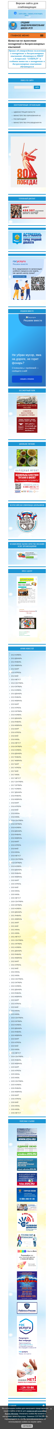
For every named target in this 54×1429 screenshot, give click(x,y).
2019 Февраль (16, 838)
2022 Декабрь (16, 989)
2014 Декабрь (16, 694)
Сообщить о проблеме (27, 379)
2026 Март (15, 1095)
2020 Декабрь (16, 912)
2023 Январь (16, 993)
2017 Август (16, 778)
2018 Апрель (16, 806)
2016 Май (14, 736)
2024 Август (16, 1053)
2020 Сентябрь (17, 901)
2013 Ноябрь (16, 655)
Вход (26, 15)
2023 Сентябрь (17, 1018)
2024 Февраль (16, 1035)
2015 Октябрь (16, 711)
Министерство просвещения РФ (27, 123)
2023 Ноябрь (16, 1025)
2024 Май (14, 1046)
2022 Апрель (16, 965)
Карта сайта (22, 14)
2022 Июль (15, 975)
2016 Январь (16, 722)
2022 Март (15, 961)
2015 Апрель (16, 708)
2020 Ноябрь (16, 908)
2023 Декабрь (16, 1028)
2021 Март (15, 923)
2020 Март (15, 880)
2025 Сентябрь (17, 1081)
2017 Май (14, 771)
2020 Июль (15, 894)
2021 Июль (15, 933)
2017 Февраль (16, 760)
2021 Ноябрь (16, 947)
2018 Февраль (16, 799)
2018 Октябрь (16, 824)
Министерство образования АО (27, 116)
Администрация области (24, 112)
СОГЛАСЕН (27, 1426)
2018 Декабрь (16, 831)
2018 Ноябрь (16, 827)
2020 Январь (16, 873)
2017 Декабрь (16, 792)
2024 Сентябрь (17, 1056)
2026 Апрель (16, 1099)
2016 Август (16, 743)
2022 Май (14, 968)
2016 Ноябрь (16, 750)
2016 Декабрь (16, 753)
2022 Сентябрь (17, 979)
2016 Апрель (16, 732)
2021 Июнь (15, 930)
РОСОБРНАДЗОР (20, 119)
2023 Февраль (16, 997)
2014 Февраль (16, 665)
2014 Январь (16, 662)
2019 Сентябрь (17, 859)
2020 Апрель (16, 884)
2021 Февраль (16, 919)
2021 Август (16, 937)
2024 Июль (15, 1049)
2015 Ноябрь (16, 715)
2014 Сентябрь (17, 683)
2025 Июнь (15, 1074)
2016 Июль (15, 739)
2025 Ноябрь (16, 1085)
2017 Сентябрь (17, 782)
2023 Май (14, 1007)
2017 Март (15, 764)
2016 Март (15, 729)
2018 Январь (16, 796)
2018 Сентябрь (17, 820)
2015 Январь (16, 697)
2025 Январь (16, 1060)
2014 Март (15, 669)
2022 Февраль (16, 958)
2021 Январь (16, 916)
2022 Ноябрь (16, 986)
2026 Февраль (16, 1092)
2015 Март (15, 704)
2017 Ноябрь (16, 789)
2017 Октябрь (16, 785)
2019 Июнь (15, 852)
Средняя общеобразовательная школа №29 (32, 25)
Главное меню (20, 35)
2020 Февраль (16, 877)
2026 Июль (15, 1109)
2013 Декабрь (16, 658)
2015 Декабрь (16, 718)
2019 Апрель (16, 845)
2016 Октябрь (16, 746)
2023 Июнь (15, 1011)
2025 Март (15, 1067)
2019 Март (15, 842)
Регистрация (38, 14)
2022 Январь (16, 954)
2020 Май (14, 887)
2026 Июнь (15, 1106)
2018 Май (14, 810)
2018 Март (15, 803)
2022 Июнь (15, 972)
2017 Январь (16, 757)
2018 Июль (15, 817)
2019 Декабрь (16, 870)
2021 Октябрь (16, 944)
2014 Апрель (16, 672)
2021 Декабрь (16, 951)
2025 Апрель (16, 1071)
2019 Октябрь (16, 863)
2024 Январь (16, 1032)
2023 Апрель (16, 1004)
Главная (30, 14)
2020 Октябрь (16, 905)
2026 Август (16, 1113)
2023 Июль (15, 1014)
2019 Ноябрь (16, 866)
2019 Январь (16, 834)
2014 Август (16, 679)
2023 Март (15, 1000)
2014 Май (14, 676)
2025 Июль (15, 1078)
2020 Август (16, 898)
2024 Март (15, 1039)
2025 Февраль (16, 1063)
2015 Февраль (16, 701)
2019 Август (16, 856)
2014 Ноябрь (16, 690)
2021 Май (14, 926)
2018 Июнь (15, 813)
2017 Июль (15, 775)
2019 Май (14, 849)
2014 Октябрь (16, 687)
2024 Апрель (16, 1042)
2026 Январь (16, 1088)
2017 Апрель (16, 768)
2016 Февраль (16, 725)
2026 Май (14, 1102)
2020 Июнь (15, 891)
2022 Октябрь (16, 982)
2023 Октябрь (16, 1021)
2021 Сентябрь (17, 940)
